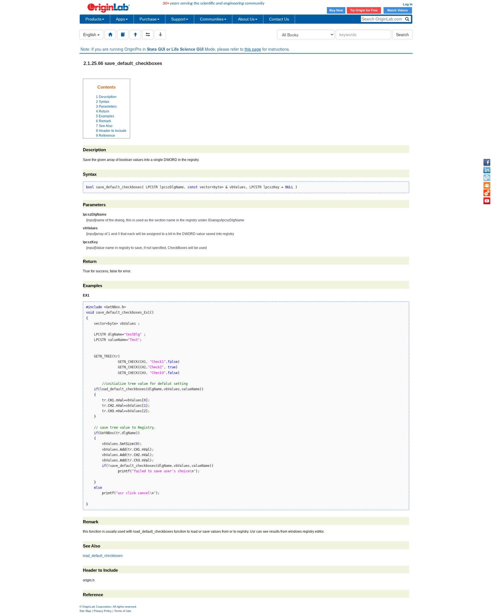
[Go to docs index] (110, 34)
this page (253, 49)
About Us (246, 19)
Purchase (148, 19)
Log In (408, 4)
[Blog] (487, 177)
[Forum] (487, 185)
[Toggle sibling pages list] (147, 34)
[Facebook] (487, 162)
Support (178, 19)
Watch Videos (398, 10)
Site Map (85, 610)
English (90, 34)
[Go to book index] (122, 34)
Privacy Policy (103, 610)
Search (402, 34)
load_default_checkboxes (103, 556)
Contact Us (279, 19)
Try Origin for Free (364, 10)
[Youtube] (487, 201)
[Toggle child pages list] (160, 34)
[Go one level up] (135, 34)
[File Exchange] (487, 193)
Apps (120, 19)
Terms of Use (122, 610)
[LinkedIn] (487, 170)
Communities (212, 19)
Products (93, 19)
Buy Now (336, 10)
